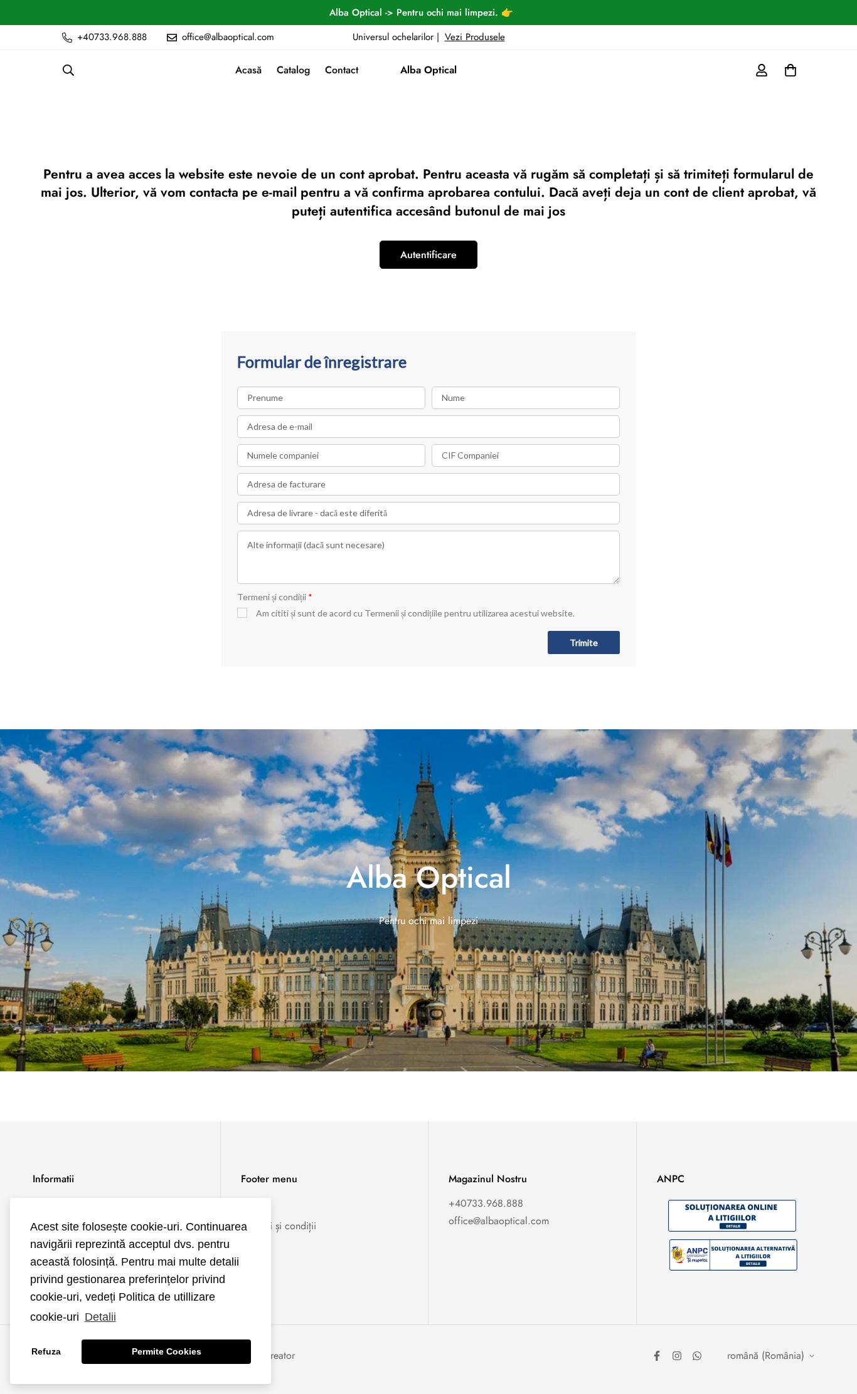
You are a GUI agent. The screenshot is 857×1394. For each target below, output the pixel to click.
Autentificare (428, 254)
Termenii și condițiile (403, 613)
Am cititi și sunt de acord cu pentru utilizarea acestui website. (415, 613)
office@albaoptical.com (499, 1221)
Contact (341, 70)
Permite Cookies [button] (166, 1351)
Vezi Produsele (475, 37)
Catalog (293, 70)
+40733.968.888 (486, 1203)
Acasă (248, 70)
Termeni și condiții (278, 1226)
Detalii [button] (100, 1317)
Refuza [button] (46, 1351)
